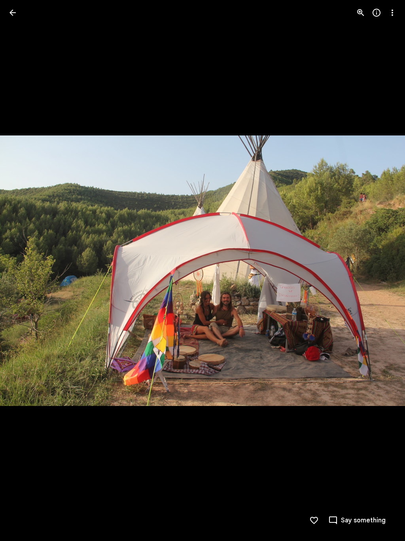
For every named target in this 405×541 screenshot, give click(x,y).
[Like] (314, 520)
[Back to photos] (12, 12)
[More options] (392, 13)
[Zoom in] (361, 13)
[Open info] (376, 13)
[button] (22, 270)
